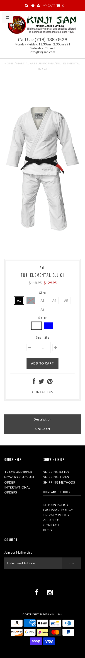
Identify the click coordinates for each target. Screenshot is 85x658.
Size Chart (42, 429)
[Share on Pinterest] (50, 382)
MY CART (53, 5)
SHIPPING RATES (56, 472)
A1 (19, 300)
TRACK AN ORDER (18, 472)
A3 (42, 300)
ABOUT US (51, 520)
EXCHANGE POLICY (58, 510)
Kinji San (56, 614)
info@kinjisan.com (42, 52)
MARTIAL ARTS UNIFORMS (35, 63)
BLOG (47, 530)
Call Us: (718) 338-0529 (42, 39)
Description (42, 419)
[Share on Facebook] (34, 382)
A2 (31, 300)
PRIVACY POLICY (56, 515)
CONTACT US (42, 392)
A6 (42, 309)
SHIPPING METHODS (59, 482)
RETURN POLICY (55, 505)
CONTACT (51, 525)
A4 (54, 300)
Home (9, 63)
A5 (66, 300)
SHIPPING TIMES (56, 477)
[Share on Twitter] (41, 382)
